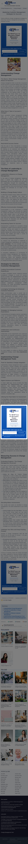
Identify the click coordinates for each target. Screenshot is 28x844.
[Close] (25, 407)
